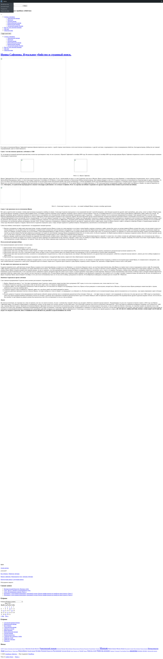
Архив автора (5, 568)
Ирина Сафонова (6, 576)
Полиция (43, 651)
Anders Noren (9, 657)
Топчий (81, 651)
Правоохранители (9, 635)
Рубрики (3, 601)
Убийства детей (8, 638)
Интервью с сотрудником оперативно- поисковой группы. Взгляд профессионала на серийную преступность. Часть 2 (38, 595)
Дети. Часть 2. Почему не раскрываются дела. (17, 590)
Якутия (128, 651)
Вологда (37, 648)
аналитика (133, 651)
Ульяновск (112, 651)
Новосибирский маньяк (14, 23)
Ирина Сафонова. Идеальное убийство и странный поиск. (36, 54)
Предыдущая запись (6, 579)
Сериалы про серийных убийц (13, 636)
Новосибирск (22, 651)
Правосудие (50, 651)
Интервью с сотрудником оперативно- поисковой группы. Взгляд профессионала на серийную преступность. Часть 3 (38, 593)
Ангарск (6, 648)
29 (5, 614)
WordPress (31, 654)
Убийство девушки (13, 573)
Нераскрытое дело (16, 576)
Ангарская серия (11, 648)
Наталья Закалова (143, 648)
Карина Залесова (76, 648)
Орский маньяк (11, 21)
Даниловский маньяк (13, 18)
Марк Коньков (8, 630)
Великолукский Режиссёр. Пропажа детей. (16, 589)
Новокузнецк (15, 651)
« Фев (2, 616)
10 (10, 608)
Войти (5, 1)
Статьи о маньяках (9, 17)
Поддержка (4, 8)
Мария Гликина (112, 648)
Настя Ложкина (137, 648)
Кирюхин (82, 648)
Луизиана (97, 648)
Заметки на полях (9, 628)
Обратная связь (5, 11)
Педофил (38, 651)
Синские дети (76, 651)
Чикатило (10, 20)
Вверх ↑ (17, 657)
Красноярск (86, 648)
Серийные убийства (11, 654)
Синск (72, 651)
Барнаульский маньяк (13, 24)
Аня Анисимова (18, 648)
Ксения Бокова (92, 648)
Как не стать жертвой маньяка (13, 27)
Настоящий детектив (129, 648)
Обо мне (6, 29)
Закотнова (59, 648)
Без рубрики (4, 573)
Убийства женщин (103, 651)
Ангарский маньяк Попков (15, 26)
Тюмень (85, 651)
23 (7, 612)
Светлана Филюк (66, 651)
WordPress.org (5, 4)
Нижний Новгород (8, 651)
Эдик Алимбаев (123, 651)
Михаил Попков (120, 648)
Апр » (7, 616)
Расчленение (57, 651)
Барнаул (23, 648)
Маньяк (104, 648)
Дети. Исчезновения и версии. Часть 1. (15, 592)
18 (12, 610)
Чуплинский (117, 651)
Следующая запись (18, 579)
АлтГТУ (2, 648)
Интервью (63, 648)
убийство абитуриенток (152, 651)
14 (3, 610)
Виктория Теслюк (30, 648)
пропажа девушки (28, 576)
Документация (5, 6)
